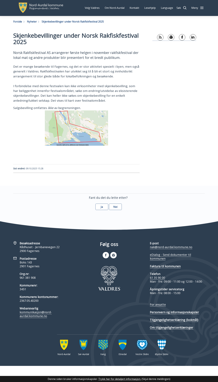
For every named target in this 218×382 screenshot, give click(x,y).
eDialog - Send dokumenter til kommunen (170, 256)
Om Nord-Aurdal (114, 8)
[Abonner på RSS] (157, 37)
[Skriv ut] (168, 37)
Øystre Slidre (161, 354)
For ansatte (158, 304)
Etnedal (123, 354)
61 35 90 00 (157, 278)
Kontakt (134, 8)
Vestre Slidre (142, 354)
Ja (102, 207)
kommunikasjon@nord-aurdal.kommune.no (36, 314)
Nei (115, 207)
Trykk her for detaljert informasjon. (119, 379)
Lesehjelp (150, 8)
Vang (103, 354)
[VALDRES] (109, 278)
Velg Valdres (92, 8)
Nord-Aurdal (63, 354)
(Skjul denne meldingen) (156, 379)
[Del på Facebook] (179, 37)
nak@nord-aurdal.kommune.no (171, 247)
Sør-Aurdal (83, 354)
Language (167, 8)
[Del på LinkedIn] (190, 37)
